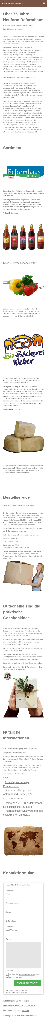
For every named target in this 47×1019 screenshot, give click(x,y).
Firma (8, 894)
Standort (9, 912)
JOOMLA (31, 1006)
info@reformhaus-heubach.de (16, 993)
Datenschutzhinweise (26, 975)
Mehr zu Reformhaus (10, 213)
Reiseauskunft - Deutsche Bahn (14, 774)
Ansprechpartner (12, 903)
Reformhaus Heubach (12, 3)
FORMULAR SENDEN (28, 983)
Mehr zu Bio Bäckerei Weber (13, 409)
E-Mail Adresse (11, 921)
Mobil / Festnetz (11, 930)
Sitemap (25, 1010)
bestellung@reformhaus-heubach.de (16, 547)
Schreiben (9, 970)
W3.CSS (21, 1006)
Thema (8, 939)
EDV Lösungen (22, 1001)
